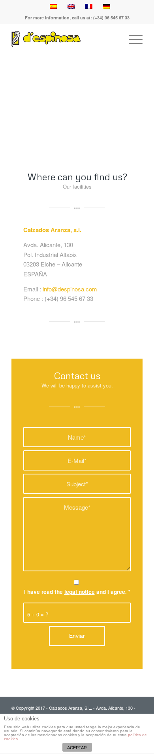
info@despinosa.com (70, 289)
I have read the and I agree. (77, 591)
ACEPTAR (77, 747)
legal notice (79, 591)
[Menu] (132, 39)
